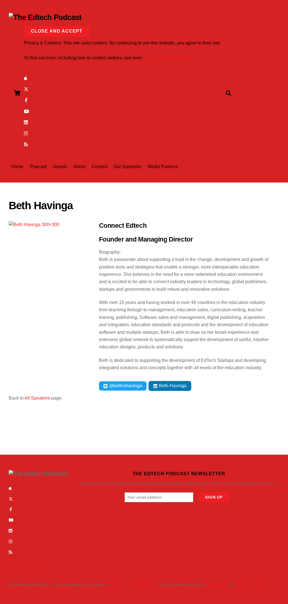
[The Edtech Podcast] (45, 17)
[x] (26, 88)
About (79, 166)
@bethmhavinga (125, 385)
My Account (34, 571)
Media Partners (163, 166)
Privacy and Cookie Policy (170, 57)
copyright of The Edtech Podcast (132, 585)
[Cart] (17, 93)
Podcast (38, 166)
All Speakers (37, 398)
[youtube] (26, 111)
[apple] (25, 77)
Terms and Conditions (251, 585)
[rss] (26, 143)
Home (17, 166)
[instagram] (26, 132)
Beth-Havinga (172, 385)
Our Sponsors (127, 166)
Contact (99, 166)
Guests (60, 166)
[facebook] (26, 100)
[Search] (228, 93)
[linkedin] (26, 122)
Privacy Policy (216, 585)
